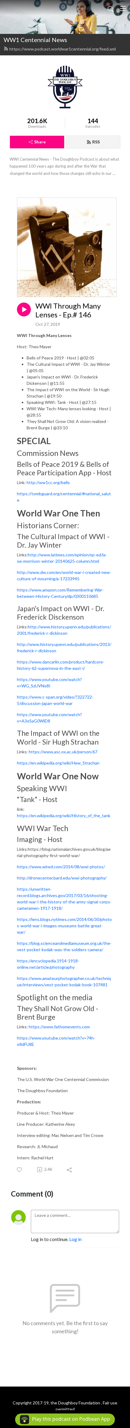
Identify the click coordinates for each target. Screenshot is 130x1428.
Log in (75, 1239)
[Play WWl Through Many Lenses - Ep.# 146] (24, 309)
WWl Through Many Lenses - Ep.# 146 (68, 310)
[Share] (69, 1169)
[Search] (110, 8)
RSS (96, 141)
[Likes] (19, 1170)
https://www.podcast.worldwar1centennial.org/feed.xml (62, 48)
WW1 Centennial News (35, 39)
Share (40, 141)
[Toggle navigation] (123, 8)
